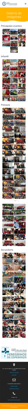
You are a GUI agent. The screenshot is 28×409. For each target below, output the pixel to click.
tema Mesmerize (14, 407)
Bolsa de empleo (14, 386)
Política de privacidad (14, 372)
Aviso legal (14, 375)
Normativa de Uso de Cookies (14, 399)
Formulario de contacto (14, 388)
